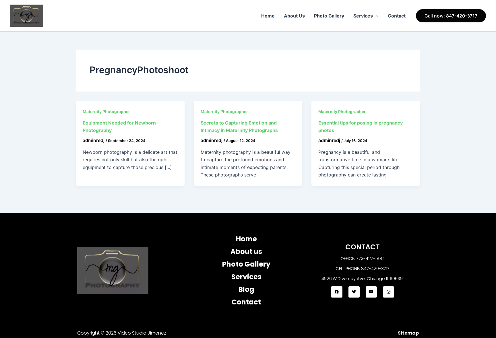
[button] (376, 15)
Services (363, 16)
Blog (246, 289)
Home (268, 16)
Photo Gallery (329, 16)
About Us (294, 16)
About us (246, 251)
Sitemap (408, 333)
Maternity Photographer (106, 111)
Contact (397, 16)
